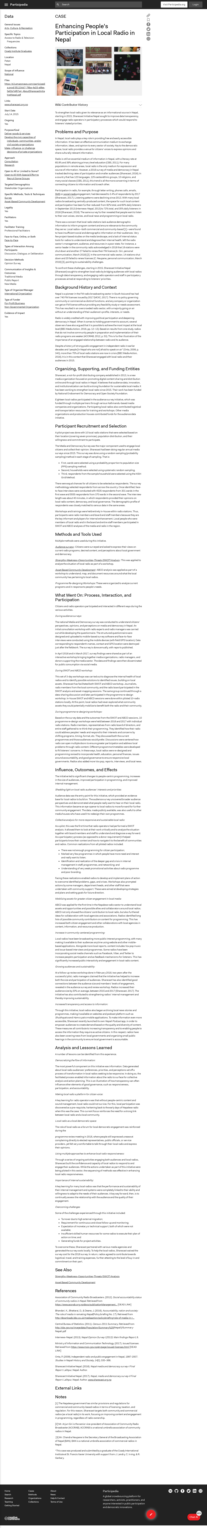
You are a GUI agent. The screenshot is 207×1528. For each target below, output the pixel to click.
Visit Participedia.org (174, 4)
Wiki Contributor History (71, 105)
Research (9, 165)
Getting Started (12, 1505)
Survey (8, 197)
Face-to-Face (11, 240)
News (53, 1494)
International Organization (18, 293)
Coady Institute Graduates (18, 51)
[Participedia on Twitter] (188, 1492)
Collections (33, 1501)
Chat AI (195, 1516)
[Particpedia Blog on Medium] (170, 1492)
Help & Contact (57, 1498)
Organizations (34, 1498)
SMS (57, 194)
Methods (32, 1494)
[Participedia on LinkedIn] (194, 1492)
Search (8, 1494)
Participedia (19, 4)
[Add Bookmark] (148, 20)
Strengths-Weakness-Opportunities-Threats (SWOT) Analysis (87, 1276)
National (9, 74)
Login (196, 4)
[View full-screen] (138, 50)
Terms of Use (56, 1501)
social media (70, 194)
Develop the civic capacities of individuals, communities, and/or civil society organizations (23, 141)
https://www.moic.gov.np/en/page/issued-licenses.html (100, 1347)
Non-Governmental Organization (22, 307)
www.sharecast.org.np (16, 104)
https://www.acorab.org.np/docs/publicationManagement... (86, 1304)
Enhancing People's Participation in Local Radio (82, 92)
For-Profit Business (15, 303)
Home (7, 1491)
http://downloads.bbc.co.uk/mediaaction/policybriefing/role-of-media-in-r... (94, 1317)
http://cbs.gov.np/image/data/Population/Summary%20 (84, 1327)
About (53, 1491)
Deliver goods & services (17, 133)
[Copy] (148, 16)
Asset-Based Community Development (25, 201)
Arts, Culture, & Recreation (19, 28)
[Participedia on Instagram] (200, 1492)
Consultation (11, 161)
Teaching (9, 1501)
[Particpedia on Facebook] (182, 1492)
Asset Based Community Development (75, 1282)
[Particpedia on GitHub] (176, 1492)
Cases (31, 1491)
